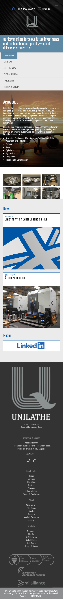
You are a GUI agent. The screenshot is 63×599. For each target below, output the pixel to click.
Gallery (31, 520)
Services (31, 479)
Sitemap (31, 488)
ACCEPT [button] (23, 596)
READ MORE (36, 596)
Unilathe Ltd (34, 425)
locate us (30, 454)
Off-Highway (10, 68)
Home (31, 476)
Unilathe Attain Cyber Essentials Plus (26, 219)
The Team (31, 508)
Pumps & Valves (12, 87)
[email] (35, 460)
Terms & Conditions (31, 494)
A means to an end (15, 278)
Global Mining (11, 74)
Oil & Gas (8, 61)
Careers (31, 514)
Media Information (31, 517)
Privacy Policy (31, 491)
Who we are (31, 505)
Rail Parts (9, 80)
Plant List (31, 482)
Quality (31, 511)
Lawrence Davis (36, 427)
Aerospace (9, 55)
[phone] (28, 460)
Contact (31, 485)
